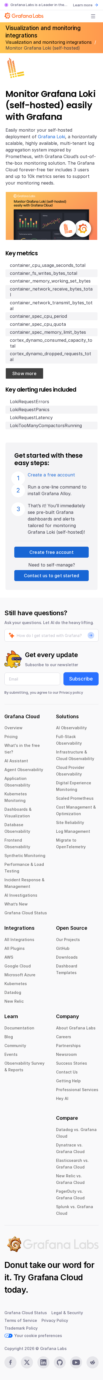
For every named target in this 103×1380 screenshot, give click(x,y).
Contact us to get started (51, 575)
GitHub (62, 948)
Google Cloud (17, 966)
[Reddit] (93, 1362)
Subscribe (81, 679)
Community (15, 1045)
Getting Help (68, 1080)
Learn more (83, 5)
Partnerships (68, 1045)
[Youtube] (76, 1362)
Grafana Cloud (55, 1277)
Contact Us (67, 1072)
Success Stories (71, 1063)
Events (11, 1054)
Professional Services (77, 1089)
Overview (13, 727)
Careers (63, 1036)
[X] (27, 1362)
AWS (8, 957)
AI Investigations (20, 895)
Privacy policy (71, 692)
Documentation (19, 1028)
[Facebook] (10, 1362)
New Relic (14, 1001)
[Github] (60, 1362)
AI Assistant (16, 760)
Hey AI (62, 1098)
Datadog (12, 992)
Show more (24, 373)
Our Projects (68, 939)
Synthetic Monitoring (24, 855)
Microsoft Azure (19, 974)
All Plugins (14, 948)
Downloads (67, 957)
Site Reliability (70, 822)
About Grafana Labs (76, 1028)
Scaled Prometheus (75, 798)
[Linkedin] (43, 1362)
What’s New (16, 904)
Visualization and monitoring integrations (49, 42)
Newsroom (66, 1054)
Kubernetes (15, 983)
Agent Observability (23, 769)
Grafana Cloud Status (25, 912)
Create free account (51, 552)
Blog (8, 1036)
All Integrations (19, 939)
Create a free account (51, 475)
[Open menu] (93, 16)
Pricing (11, 736)
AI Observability (71, 727)
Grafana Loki (51, 136)
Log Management (73, 831)
